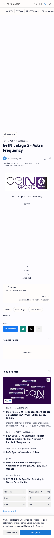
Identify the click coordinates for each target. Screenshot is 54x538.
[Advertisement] (27, 45)
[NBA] (14, 504)
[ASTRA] (7, 309)
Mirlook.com (13, 3)
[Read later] (45, 158)
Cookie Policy (11, 532)
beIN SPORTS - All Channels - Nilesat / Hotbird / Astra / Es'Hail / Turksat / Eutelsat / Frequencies (26, 439)
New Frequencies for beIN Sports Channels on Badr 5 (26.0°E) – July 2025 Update (26, 465)
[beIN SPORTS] (22, 408)
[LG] (39, 498)
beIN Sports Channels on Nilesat (23, 452)
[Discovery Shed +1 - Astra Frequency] (27, 298)
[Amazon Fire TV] (39, 491)
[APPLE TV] (14, 491)
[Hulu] (14, 498)
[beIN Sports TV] (23, 448)
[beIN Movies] (35, 309)
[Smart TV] (9, 11)
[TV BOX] (20, 11)
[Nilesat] (33, 448)
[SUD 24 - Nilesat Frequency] (27, 288)
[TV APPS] (19, 475)
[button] (4, 4)
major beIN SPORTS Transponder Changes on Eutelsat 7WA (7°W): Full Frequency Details (28, 415)
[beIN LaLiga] (20, 309)
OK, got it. (35, 532)
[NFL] (39, 504)
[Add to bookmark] (48, 380)
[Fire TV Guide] (32, 11)
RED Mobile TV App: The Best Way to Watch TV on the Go (25, 481)
